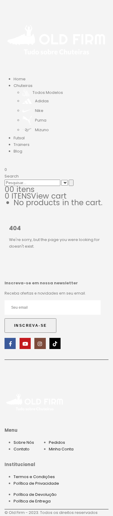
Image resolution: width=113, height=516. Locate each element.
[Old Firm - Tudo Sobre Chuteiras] (56, 39)
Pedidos (57, 442)
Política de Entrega (32, 501)
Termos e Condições (34, 477)
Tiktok (55, 343)
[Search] (71, 183)
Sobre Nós (24, 442)
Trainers (22, 144)
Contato (22, 449)
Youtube (25, 343)
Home (20, 79)
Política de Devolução (35, 494)
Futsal (19, 138)
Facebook (10, 343)
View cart (49, 196)
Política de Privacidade (36, 483)
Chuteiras (23, 85)
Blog (18, 151)
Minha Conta (61, 449)
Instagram (40, 343)
